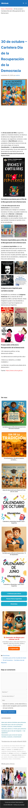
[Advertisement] (14, 26)
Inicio (2, 9)
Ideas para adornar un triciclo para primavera (13, 728)
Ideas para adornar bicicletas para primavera (13, 722)
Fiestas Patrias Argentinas (14, 598)
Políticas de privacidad (19, 804)
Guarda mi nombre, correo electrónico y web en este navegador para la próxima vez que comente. (15, 706)
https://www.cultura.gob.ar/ (14, 370)
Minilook (4, 3)
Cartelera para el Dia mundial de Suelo (14, 658)
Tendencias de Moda (10, 802)
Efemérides (9, 9)
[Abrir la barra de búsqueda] (23, 3)
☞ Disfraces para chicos (14, 593)
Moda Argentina (19, 802)
